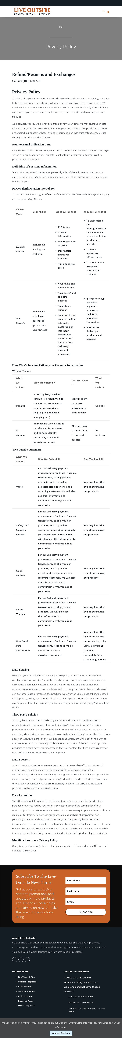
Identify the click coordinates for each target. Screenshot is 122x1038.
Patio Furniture (25, 996)
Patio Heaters (24, 986)
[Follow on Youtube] (101, 3)
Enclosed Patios (25, 1001)
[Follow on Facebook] (107, 3)
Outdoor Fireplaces (27, 982)
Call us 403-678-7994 (80, 996)
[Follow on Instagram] (95, 3)
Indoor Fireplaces (26, 1006)
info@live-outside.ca (80, 1002)
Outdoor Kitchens (26, 991)
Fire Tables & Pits (26, 977)
